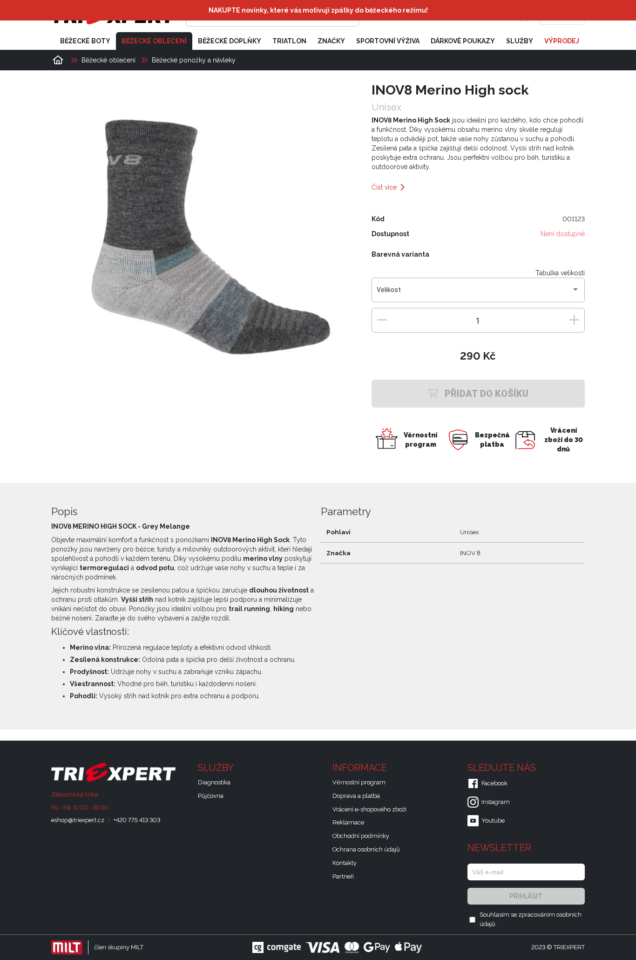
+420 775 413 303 (137, 820)
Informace (360, 767)
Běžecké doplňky (229, 41)
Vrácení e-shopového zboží (369, 809)
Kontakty (344, 862)
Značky (331, 41)
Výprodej (561, 41)
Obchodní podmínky (360, 835)
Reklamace (348, 822)
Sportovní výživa (387, 41)
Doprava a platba (356, 795)
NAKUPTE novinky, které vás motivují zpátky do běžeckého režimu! (318, 10)
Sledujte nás (502, 767)
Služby (519, 41)
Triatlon (289, 41)
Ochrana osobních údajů (366, 849)
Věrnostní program (359, 782)
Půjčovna (210, 795)
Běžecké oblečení (154, 41)
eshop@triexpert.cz (77, 820)
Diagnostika (214, 782)
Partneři (343, 876)
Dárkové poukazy (463, 41)
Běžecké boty (85, 41)
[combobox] (478, 293)
